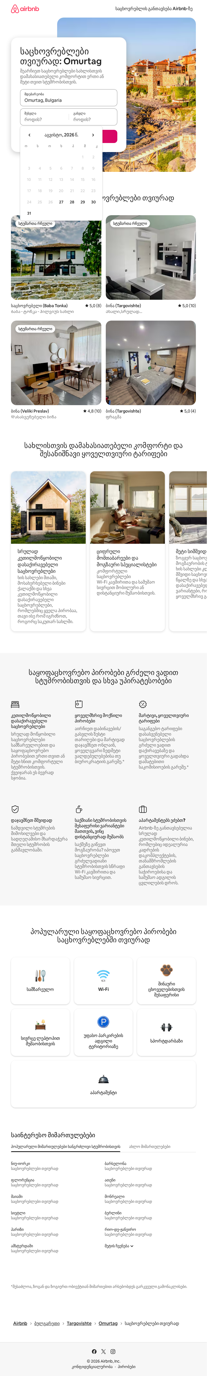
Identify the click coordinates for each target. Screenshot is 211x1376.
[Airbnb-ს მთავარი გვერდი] (25, 8)
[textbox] (44, 119)
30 (93, 202)
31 (29, 213)
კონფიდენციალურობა (92, 1366)
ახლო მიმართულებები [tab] (149, 1146)
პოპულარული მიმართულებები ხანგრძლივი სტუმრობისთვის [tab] (65, 1146)
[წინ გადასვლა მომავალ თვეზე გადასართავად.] (93, 135)
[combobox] (68, 100)
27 (61, 202)
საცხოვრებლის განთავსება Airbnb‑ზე (154, 9)
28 (72, 202)
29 (82, 202)
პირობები (126, 1366)
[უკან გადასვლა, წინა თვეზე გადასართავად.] (29, 135)
